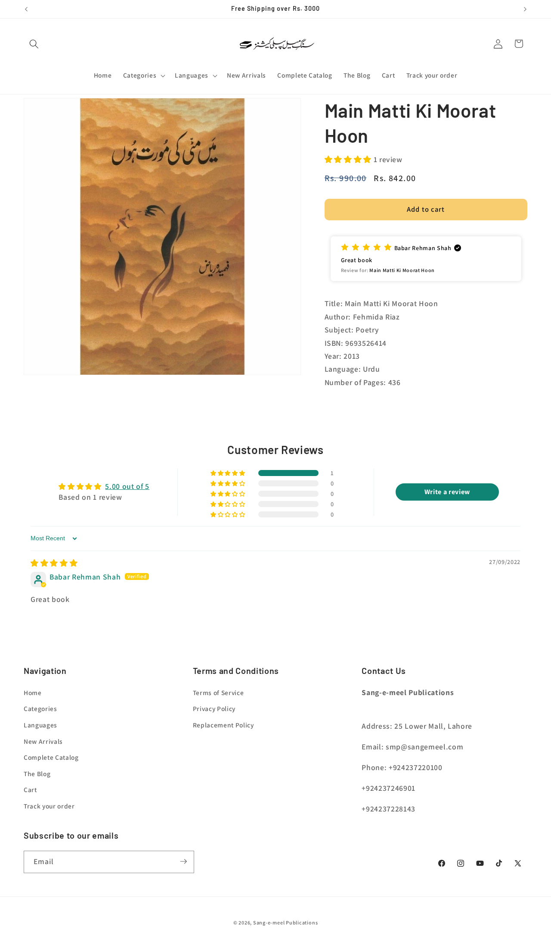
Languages (40, 725)
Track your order (49, 806)
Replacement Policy (223, 725)
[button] (34, 43)
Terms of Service (218, 692)
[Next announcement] (525, 9)
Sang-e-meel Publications (285, 922)
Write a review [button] (447, 491)
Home (33, 692)
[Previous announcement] (26, 9)
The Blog (37, 773)
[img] (54, 563)
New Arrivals (43, 741)
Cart (30, 790)
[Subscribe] (183, 861)
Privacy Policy (214, 709)
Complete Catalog (51, 757)
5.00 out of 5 (127, 486)
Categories (40, 709)
